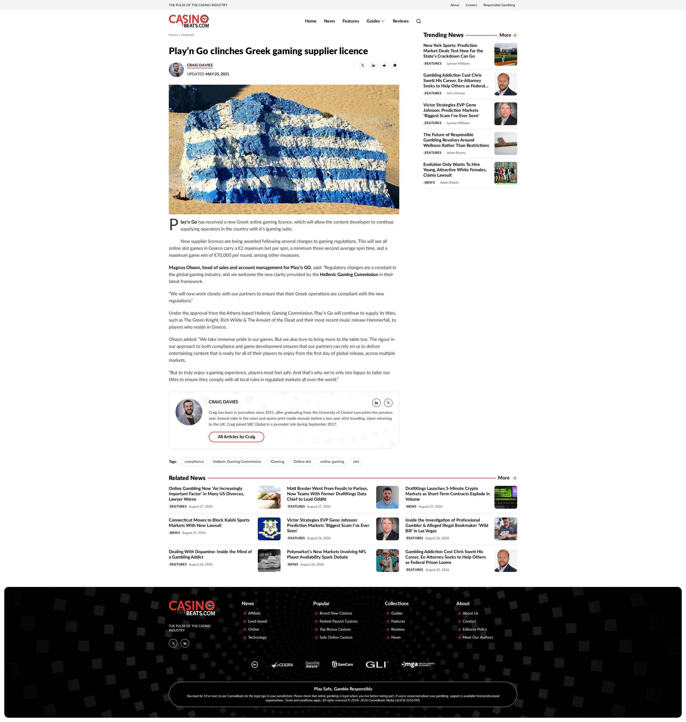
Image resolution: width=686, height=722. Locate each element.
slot (356, 462)
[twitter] (388, 403)
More (505, 35)
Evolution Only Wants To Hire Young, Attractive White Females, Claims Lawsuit (455, 169)
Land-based (257, 621)
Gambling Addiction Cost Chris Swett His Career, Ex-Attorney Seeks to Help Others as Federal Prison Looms (445, 557)
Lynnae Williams (458, 63)
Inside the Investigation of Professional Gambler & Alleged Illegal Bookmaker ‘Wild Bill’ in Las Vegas (446, 525)
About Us (470, 613)
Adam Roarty (456, 152)
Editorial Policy (475, 629)
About (454, 5)
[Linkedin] (185, 643)
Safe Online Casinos (336, 637)
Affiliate (254, 613)
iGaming (277, 462)
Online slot (302, 462)
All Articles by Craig (236, 437)
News (329, 21)
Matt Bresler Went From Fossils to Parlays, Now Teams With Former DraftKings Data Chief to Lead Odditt (327, 493)
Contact (471, 5)
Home (310, 21)
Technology (257, 637)
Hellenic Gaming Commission (237, 462)
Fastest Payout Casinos (338, 621)
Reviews (401, 21)
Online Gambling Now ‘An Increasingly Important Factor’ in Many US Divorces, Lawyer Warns (206, 493)
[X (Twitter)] (173, 643)
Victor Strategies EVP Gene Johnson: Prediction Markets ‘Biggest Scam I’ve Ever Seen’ (451, 110)
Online (253, 629)
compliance (194, 462)
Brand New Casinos (336, 613)
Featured (187, 34)
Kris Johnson (456, 93)
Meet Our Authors (478, 637)
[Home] (189, 21)
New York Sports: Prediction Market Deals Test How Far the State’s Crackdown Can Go (453, 50)
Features (350, 21)
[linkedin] (376, 403)
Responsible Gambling (499, 5)
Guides (373, 21)
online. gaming (332, 462)
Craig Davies (200, 65)
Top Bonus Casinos (335, 629)
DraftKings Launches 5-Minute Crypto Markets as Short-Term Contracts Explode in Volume (447, 493)
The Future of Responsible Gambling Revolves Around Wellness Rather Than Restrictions (456, 140)
